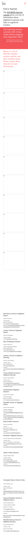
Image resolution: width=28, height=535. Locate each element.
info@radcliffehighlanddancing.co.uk (14, 412)
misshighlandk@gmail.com (11, 460)
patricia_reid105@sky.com (11, 429)
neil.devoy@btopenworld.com (12, 323)
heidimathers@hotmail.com (11, 339)
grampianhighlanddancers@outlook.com (11, 491)
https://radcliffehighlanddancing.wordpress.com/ (13, 415)
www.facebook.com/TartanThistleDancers (12, 465)
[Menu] (25, 3)
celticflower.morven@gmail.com (12, 399)
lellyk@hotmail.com (10, 365)
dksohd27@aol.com (10, 509)
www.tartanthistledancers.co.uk (13, 462)
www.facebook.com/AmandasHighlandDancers (13, 446)
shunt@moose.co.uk (10, 349)
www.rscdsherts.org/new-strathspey (14, 351)
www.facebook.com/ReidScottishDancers (12, 432)
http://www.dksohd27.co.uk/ (13, 511)
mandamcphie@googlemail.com (12, 383)
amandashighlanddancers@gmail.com (14, 443)
